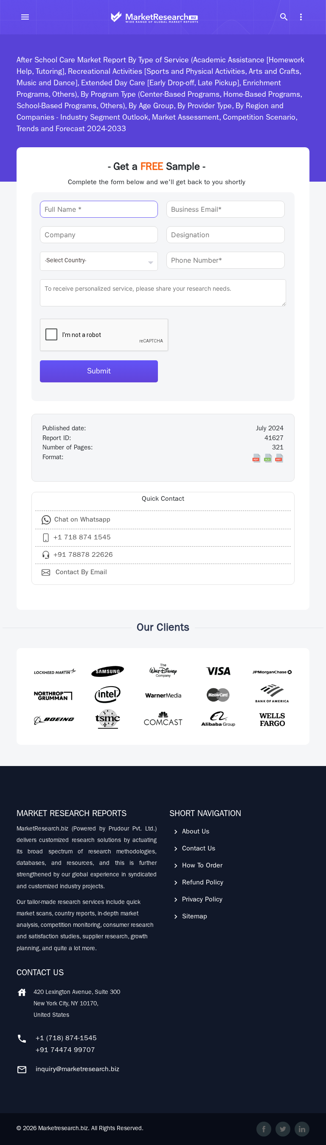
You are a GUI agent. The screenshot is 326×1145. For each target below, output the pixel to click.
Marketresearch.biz (63, 1129)
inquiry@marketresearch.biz (77, 1069)
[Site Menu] (25, 16)
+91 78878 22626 (83, 555)
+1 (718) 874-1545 (66, 1039)
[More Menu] (300, 16)
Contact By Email (80, 573)
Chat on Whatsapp (82, 520)
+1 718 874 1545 (82, 538)
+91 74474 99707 (65, 1050)
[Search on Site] (283, 16)
